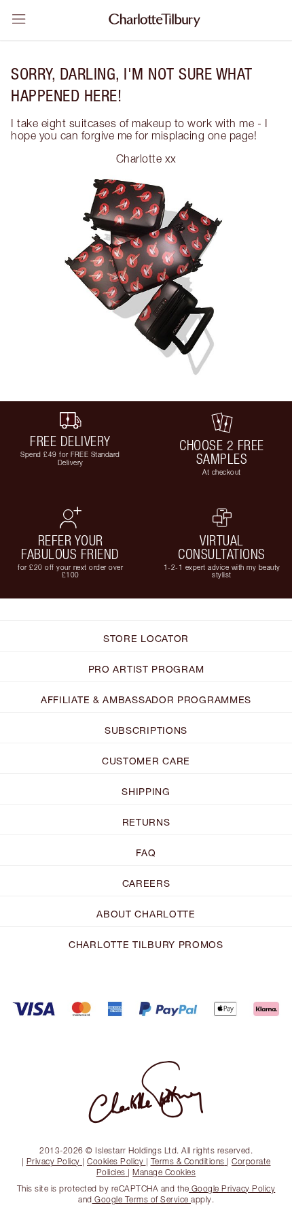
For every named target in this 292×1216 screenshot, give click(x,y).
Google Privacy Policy (232, 1188)
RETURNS (146, 822)
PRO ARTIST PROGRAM (146, 669)
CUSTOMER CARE (146, 760)
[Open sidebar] (19, 19)
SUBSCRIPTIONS (146, 730)
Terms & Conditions (188, 1161)
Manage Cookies (164, 1172)
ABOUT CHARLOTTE (146, 913)
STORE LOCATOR (146, 638)
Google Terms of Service (141, 1199)
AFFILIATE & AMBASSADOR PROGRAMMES (146, 699)
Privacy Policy (53, 1161)
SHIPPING (146, 791)
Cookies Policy (115, 1161)
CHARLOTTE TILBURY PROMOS (146, 944)
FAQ (146, 852)
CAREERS (146, 883)
